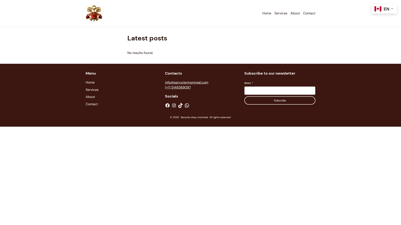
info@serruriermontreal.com (186, 82)
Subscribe (280, 100)
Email (248, 83)
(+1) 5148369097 (178, 87)
